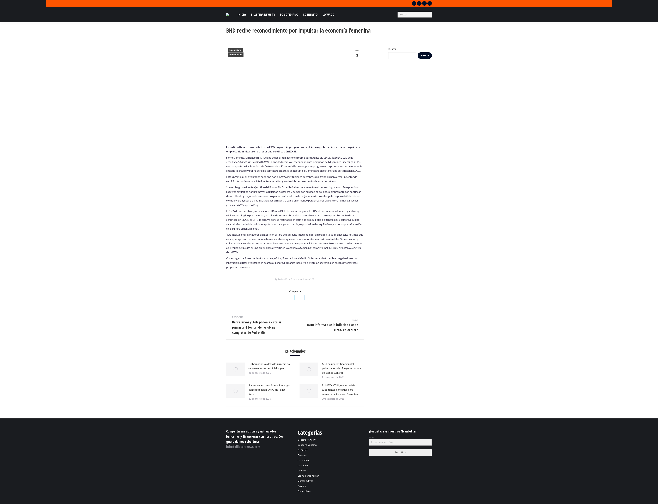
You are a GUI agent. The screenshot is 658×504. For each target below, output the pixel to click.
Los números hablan (308, 475)
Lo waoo (302, 470)
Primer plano (235, 55)
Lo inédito (303, 465)
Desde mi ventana (307, 444)
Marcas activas (305, 480)
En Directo (303, 450)
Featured (302, 455)
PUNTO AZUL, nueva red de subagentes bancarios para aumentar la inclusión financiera (340, 390)
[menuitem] (241, 14)
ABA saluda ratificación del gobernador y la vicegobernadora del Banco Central (341, 368)
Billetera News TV (307, 439)
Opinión (302, 486)
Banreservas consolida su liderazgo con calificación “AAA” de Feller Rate (269, 390)
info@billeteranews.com (243, 446)
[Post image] (235, 369)
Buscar (392, 49)
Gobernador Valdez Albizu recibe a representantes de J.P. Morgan (269, 366)
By (281, 279)
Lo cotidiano (235, 50)
